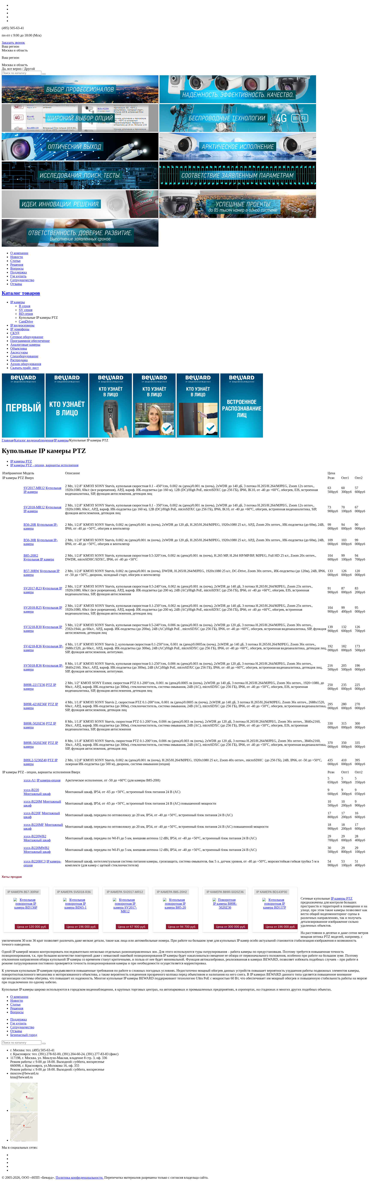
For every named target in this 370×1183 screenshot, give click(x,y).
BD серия (26, 314)
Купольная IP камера (39, 559)
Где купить (18, 276)
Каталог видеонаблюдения (33, 440)
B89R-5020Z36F (35, 743)
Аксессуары (19, 352)
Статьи (15, 261)
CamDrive (26, 321)
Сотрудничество (22, 280)
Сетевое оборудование (26, 337)
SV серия (25, 310)
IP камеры (17, 302)
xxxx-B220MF (34, 824)
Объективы (18, 348)
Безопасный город (23, 1035)
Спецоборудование (24, 356)
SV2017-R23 (33, 588)
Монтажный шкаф (37, 794)
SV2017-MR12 (34, 488)
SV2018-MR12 (34, 507)
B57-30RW (31, 571)
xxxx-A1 (30, 780)
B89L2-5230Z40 (35, 760)
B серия (24, 306)
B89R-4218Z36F (35, 704)
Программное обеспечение (30, 341)
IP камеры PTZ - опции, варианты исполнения (44, 465)
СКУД (14, 333)
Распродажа (19, 360)
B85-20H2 (31, 555)
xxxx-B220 (31, 790)
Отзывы (16, 284)
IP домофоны (19, 329)
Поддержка (18, 272)
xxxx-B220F (32, 813)
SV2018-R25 (33, 607)
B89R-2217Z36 (34, 685)
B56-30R (30, 540)
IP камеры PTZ (21, 461)
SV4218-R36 (33, 646)
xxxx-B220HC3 (35, 861)
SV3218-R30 (33, 627)
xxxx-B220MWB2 (36, 848)
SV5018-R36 (33, 665)
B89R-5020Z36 (34, 723)
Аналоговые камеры (25, 344)
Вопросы (17, 268)
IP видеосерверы (22, 325)
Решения (16, 264)
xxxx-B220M (33, 801)
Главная (7, 440)
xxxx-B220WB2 (35, 836)
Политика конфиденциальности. (79, 1177)
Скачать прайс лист (24, 368)
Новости (16, 257)
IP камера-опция (48, 780)
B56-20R (30, 524)
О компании (19, 253)
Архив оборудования (25, 364)
